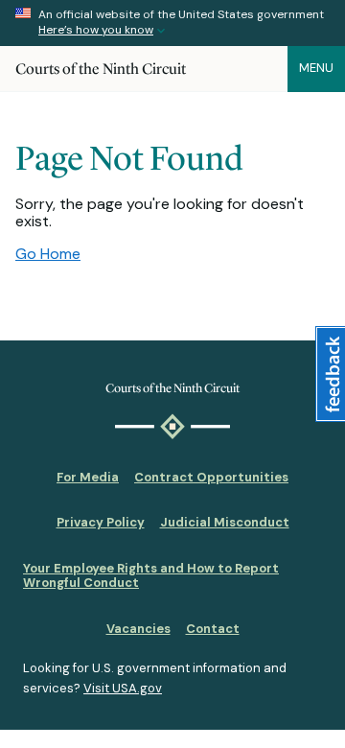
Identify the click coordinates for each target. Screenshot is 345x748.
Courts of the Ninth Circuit (100, 68)
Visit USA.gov (122, 688)
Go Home (47, 254)
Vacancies (138, 628)
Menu (316, 67)
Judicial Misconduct (224, 522)
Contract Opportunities (211, 477)
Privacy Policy (101, 522)
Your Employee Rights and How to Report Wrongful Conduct (151, 576)
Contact (213, 628)
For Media (88, 477)
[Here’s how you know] (172, 23)
